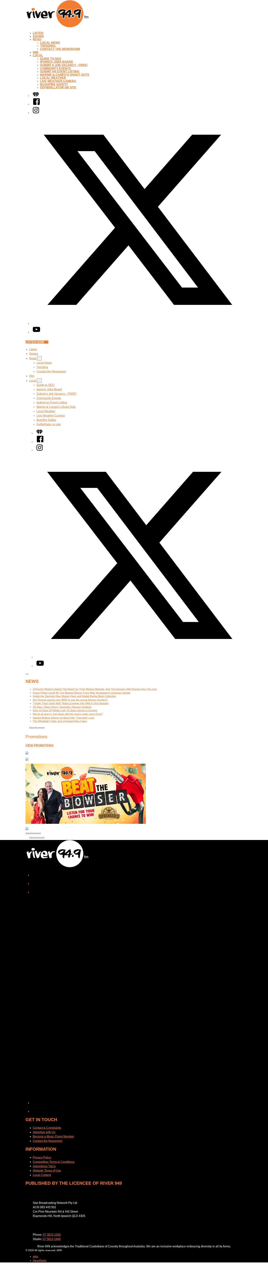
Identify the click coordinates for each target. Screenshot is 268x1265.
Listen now (35, 342)
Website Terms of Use (47, 1170)
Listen (38, 33)
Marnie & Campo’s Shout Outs (64, 74)
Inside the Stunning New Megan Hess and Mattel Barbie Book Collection (74, 696)
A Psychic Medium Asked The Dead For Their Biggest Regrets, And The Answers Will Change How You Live (95, 689)
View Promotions (40, 745)
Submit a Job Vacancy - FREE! (64, 65)
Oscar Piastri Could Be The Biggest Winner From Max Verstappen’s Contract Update (81, 692)
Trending (48, 45)
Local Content (42, 1175)
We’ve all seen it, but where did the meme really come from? (68, 714)
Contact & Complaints (47, 1127)
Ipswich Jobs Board (56, 61)
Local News (50, 42)
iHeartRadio (39, 1260)
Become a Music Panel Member (53, 1136)
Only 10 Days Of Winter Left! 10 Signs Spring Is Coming (65, 710)
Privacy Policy (42, 1157)
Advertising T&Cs (44, 1166)
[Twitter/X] (137, 323)
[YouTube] (36, 332)
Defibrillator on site (58, 87)
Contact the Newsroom (60, 49)
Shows (38, 36)
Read (37, 39)
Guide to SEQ (50, 58)
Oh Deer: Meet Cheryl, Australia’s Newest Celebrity (62, 706)
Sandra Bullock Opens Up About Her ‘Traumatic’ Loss (63, 717)
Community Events (55, 68)
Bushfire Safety (54, 84)
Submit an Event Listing (59, 71)
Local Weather (53, 77)
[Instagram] (36, 112)
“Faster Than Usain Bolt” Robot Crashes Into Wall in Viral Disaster (71, 703)
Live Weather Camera (58, 81)
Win (35, 52)
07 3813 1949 (52, 1239)
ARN (35, 1256)
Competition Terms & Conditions (54, 1161)
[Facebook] (36, 104)
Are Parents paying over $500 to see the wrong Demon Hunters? (70, 699)
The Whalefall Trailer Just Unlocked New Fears (60, 721)
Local (38, 55)
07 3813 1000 (52, 1234)
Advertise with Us (44, 1132)
